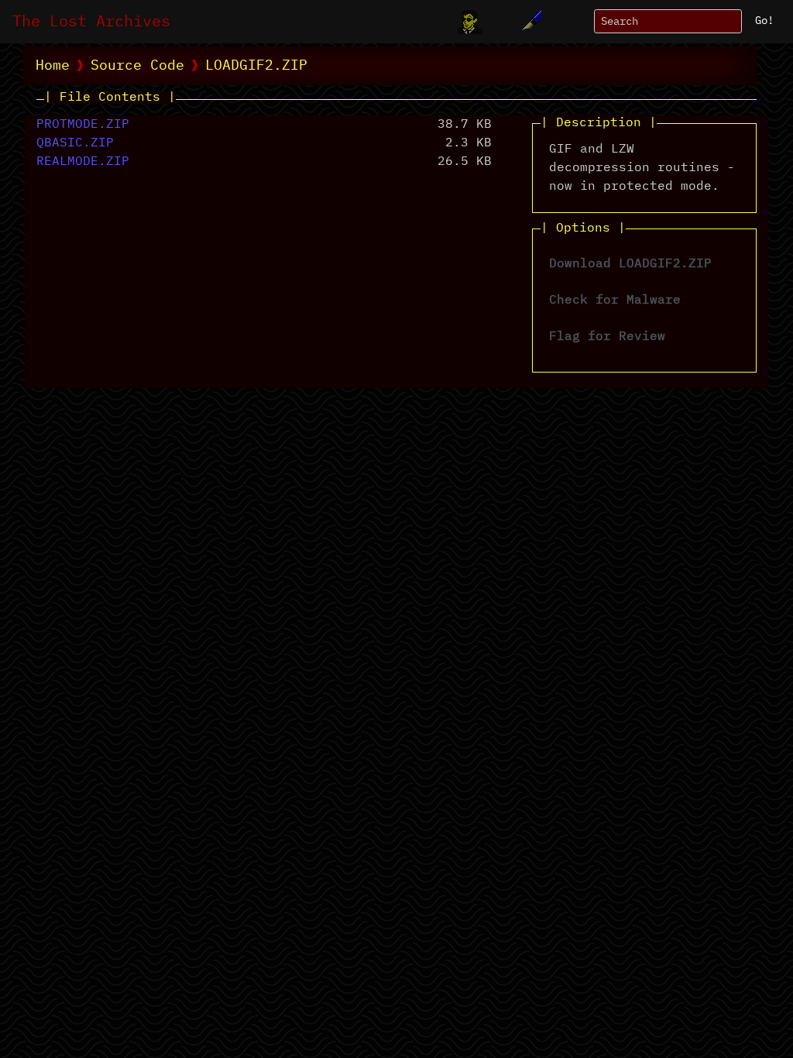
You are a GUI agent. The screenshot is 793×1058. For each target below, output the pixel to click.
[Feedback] (529, 21)
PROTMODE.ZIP (82, 125)
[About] (470, 21)
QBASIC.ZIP (75, 143)
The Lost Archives (91, 21)
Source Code (137, 66)
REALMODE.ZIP (82, 162)
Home (53, 66)
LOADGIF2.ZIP (256, 66)
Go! (764, 20)
